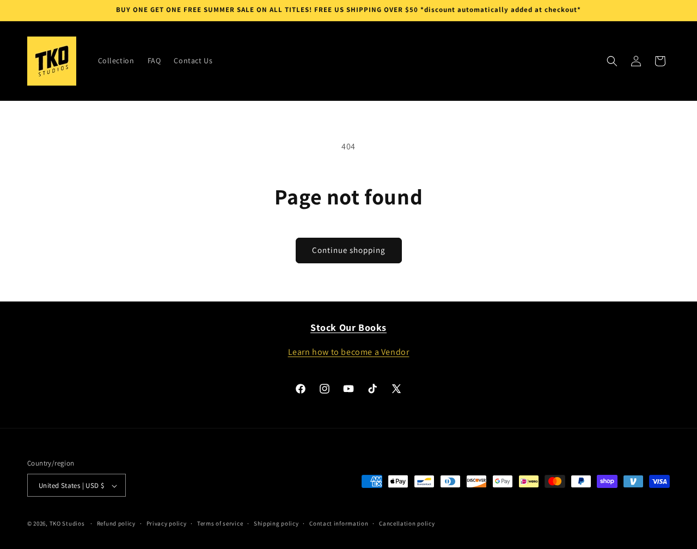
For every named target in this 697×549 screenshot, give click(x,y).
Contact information (338, 523)
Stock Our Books (348, 327)
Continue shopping (349, 250)
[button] (612, 61)
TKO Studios (67, 524)
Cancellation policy (407, 523)
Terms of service (220, 523)
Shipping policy (276, 523)
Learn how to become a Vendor (348, 352)
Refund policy (116, 523)
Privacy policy (166, 523)
